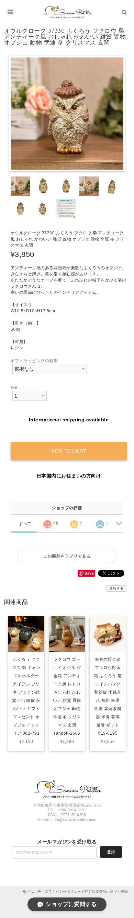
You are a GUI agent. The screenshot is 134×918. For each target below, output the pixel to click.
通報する (116, 588)
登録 (111, 852)
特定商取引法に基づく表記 (106, 891)
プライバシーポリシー (63, 891)
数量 (14, 388)
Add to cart (68, 451)
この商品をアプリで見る (66, 556)
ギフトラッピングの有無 (34, 360)
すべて (25, 524)
